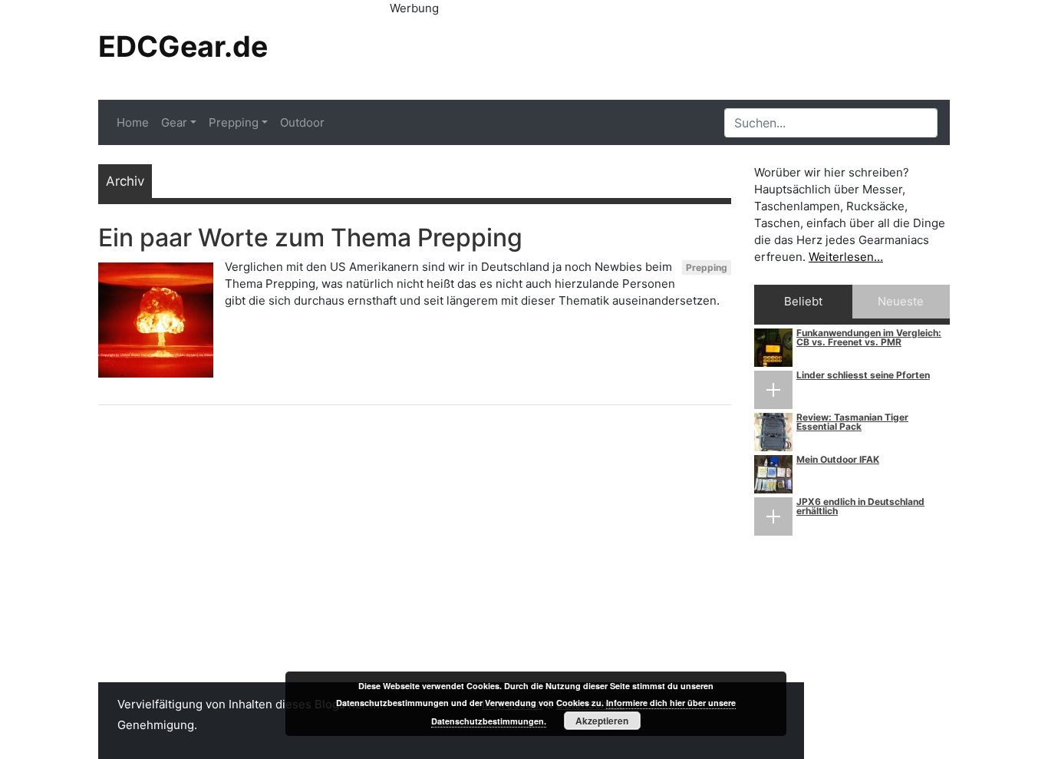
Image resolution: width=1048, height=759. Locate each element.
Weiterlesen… (846, 256)
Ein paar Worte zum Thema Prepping (310, 237)
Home (133, 122)
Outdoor (302, 122)
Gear (174, 122)
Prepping (234, 122)
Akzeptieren (601, 721)
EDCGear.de (183, 46)
